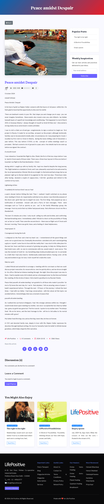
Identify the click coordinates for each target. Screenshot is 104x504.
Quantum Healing (76, 484)
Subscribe (84, 76)
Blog (39, 471)
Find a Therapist (43, 467)
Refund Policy (58, 484)
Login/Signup (11, 384)
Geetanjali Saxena (92, 474)
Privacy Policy (58, 481)
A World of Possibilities (82, 42)
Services (40, 484)
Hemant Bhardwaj (92, 467)
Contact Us (57, 471)
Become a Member (12, 488)
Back (9, 23)
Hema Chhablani (92, 471)
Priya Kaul (89, 484)
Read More (11, 443)
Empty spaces (78, 47)
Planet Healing (75, 480)
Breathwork (74, 487)
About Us (57, 467)
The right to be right (81, 37)
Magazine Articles (43, 474)
